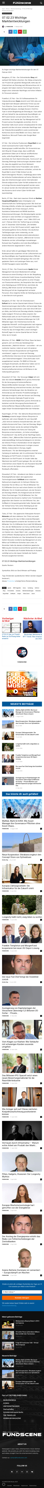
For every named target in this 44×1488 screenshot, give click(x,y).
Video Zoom (26, 593)
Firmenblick (10, 590)
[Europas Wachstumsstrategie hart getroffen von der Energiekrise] (22, 1193)
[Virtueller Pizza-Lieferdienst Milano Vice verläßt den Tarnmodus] (8, 1335)
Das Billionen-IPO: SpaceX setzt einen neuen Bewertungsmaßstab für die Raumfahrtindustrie (19, 1078)
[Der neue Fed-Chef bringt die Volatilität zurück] (8, 770)
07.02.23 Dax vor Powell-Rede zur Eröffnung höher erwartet (11, 636)
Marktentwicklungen (28, 590)
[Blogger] (12, 1472)
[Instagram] (27, 1472)
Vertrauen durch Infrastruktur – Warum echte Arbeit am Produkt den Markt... (20, 1144)
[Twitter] (15, 32)
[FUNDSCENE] (3, 27)
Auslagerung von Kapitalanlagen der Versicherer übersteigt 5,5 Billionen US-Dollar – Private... (20, 1010)
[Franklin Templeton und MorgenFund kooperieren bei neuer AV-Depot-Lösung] (8, 758)
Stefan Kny (5, 860)
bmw (24, 588)
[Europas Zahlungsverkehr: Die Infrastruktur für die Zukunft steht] (8, 736)
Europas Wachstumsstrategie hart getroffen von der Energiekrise (18, 1206)
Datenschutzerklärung (9, 1305)
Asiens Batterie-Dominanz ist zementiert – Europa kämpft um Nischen (21, 1271)
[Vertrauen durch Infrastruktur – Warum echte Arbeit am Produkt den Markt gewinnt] (22, 1130)
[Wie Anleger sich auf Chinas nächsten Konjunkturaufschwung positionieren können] (22, 1097)
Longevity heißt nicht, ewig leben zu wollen (22, 917)
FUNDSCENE (9, 26)
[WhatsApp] (25, 32)
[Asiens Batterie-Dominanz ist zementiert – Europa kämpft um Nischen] (22, 1258)
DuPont (37, 588)
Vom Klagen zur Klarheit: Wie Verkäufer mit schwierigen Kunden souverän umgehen (20, 1044)
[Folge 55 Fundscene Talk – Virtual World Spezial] (8, 1346)
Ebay (4, 590)
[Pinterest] (20, 32)
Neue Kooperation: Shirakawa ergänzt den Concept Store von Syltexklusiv (21, 855)
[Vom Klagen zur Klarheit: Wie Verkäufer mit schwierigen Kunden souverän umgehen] (22, 1029)
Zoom (33, 593)
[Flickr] (22, 1472)
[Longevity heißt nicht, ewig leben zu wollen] (8, 747)
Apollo (9, 588)
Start (3, 9)
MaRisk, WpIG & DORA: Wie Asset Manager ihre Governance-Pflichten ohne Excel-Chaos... (21, 823)
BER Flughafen (17, 588)
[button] (3, 1484)
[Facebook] (10, 32)
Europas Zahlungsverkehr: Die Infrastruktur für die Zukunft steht (18, 887)
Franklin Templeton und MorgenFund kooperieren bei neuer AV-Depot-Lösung (28, 757)
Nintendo (38, 590)
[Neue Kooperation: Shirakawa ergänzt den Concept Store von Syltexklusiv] (8, 724)
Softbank (12, 593)
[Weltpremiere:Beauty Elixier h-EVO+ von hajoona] (8, 1324)
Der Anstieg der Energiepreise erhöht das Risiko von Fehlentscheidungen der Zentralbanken (21, 1239)
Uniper (19, 593)
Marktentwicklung (16, 9)
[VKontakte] (32, 1472)
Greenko (18, 590)
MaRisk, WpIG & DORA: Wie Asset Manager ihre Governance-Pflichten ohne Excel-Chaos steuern (28, 712)
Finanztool (11, 581)
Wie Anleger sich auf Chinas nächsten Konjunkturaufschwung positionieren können (19, 1111)
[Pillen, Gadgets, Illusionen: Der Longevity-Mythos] (22, 1162)
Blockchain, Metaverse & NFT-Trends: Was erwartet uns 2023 (32, 637)
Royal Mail (5, 593)
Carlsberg (30, 588)
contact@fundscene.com (18, 1458)
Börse (8, 9)
